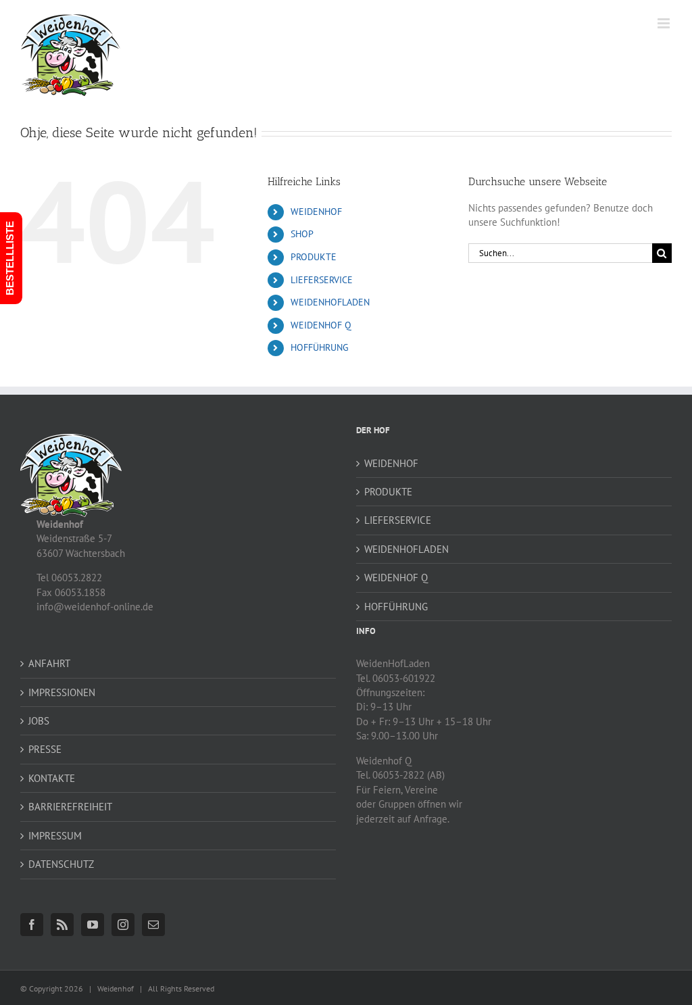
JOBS (38, 720)
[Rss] (62, 924)
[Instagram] (123, 924)
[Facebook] (31, 924)
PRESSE (44, 749)
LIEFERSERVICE (322, 280)
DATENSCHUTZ (61, 864)
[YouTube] (92, 924)
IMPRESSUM (55, 835)
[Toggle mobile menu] (665, 23)
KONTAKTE (51, 778)
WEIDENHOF (316, 211)
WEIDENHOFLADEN (330, 302)
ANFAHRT (49, 663)
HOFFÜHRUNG (320, 347)
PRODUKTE (314, 257)
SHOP (302, 234)
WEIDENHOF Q (321, 325)
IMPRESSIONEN (61, 692)
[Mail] (153, 924)
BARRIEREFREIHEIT (70, 806)
